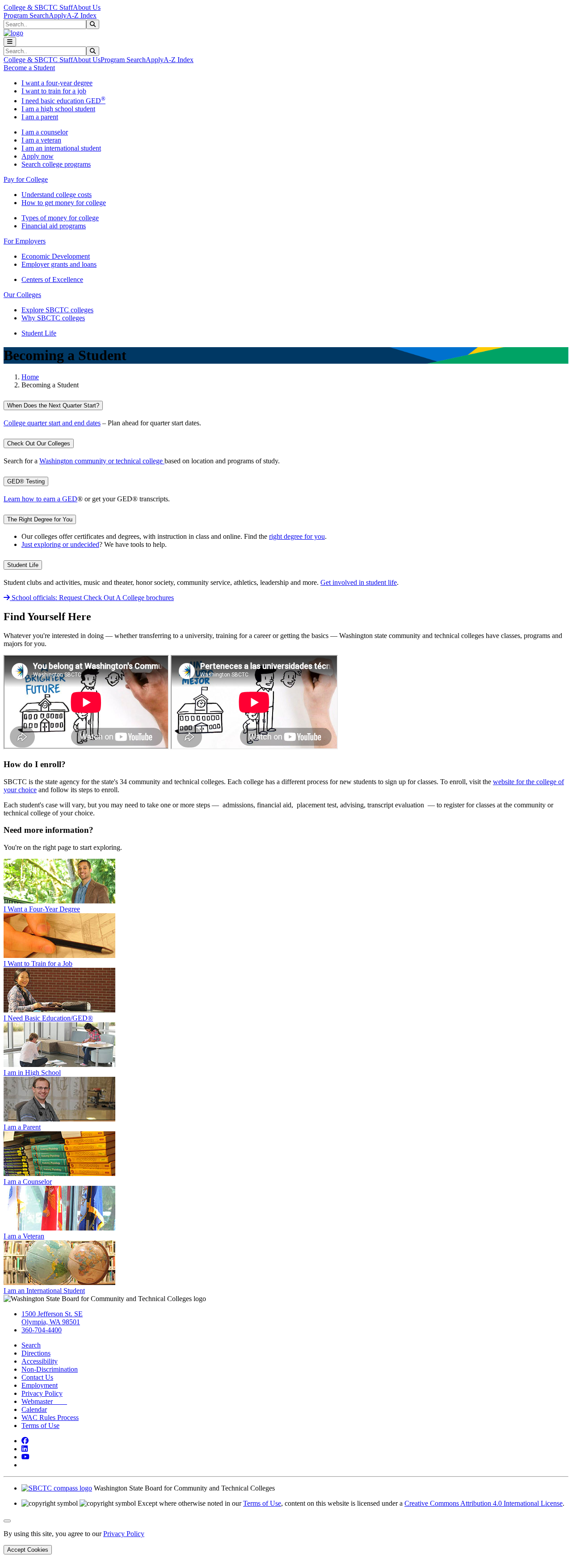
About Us (87, 7)
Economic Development (55, 256)
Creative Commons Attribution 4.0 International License (483, 1503)
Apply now (37, 156)
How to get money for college (63, 202)
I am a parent (39, 117)
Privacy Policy (42, 1393)
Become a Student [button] (29, 67)
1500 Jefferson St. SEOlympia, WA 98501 (52, 1318)
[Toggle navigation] (10, 41)
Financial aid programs (53, 226)
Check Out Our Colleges (38, 443)
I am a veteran (41, 140)
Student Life (38, 333)
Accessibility (39, 1361)
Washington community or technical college (101, 461)
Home (30, 377)
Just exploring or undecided (60, 544)
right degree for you (297, 536)
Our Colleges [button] (22, 294)
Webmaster (44, 1401)
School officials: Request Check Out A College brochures (92, 597)
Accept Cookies (27, 1549)
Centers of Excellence (52, 279)
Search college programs (56, 164)
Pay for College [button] (26, 179)
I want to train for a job (53, 91)
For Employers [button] (25, 241)
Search (31, 1345)
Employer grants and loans (59, 264)
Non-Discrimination (49, 1369)
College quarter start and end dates (52, 423)
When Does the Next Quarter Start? (53, 405)
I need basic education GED (63, 101)
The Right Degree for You (39, 519)
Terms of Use (40, 1425)
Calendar (34, 1409)
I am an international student (61, 148)
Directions (35, 1353)
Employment (39, 1385)
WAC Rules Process (50, 1417)
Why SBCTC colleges (53, 318)
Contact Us (37, 1377)
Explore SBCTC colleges (57, 310)
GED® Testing (26, 481)
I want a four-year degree (57, 83)
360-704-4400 (41, 1330)
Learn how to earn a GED (40, 499)
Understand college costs (56, 194)
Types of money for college (60, 218)
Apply (58, 15)
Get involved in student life (358, 582)
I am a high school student (58, 109)
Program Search (26, 15)
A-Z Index (82, 15)
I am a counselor (44, 132)
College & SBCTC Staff (38, 7)
